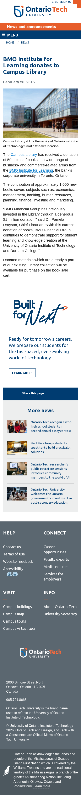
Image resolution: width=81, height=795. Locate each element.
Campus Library (24, 155)
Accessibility (13, 569)
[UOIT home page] (40, 11)
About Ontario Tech (60, 607)
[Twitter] (31, 669)
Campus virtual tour (19, 628)
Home (10, 42)
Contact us (12, 547)
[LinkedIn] (50, 669)
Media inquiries (56, 567)
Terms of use (14, 554)
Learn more (22, 373)
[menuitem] (13, 43)
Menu (12, 35)
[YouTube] (59, 669)
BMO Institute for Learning (31, 170)
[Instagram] (40, 669)
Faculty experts (56, 559)
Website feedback (18, 561)
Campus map (13, 614)
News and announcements (31, 26)
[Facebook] (22, 669)
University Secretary (60, 614)
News (25, 42)
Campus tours (14, 621)
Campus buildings (17, 607)
